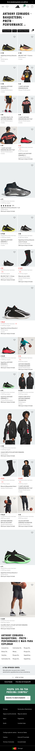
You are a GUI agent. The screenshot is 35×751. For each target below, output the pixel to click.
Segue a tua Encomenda (9, 714)
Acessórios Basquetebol (5, 648)
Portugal (20, 748)
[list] (14, 30)
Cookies (5, 737)
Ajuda (4, 723)
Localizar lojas (22, 723)
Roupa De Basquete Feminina (16, 659)
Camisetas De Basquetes (5, 659)
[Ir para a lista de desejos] (7, 6)
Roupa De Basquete (16, 655)
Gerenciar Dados (22, 732)
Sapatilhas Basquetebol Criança (28, 659)
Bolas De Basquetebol (5, 652)
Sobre (4, 718)
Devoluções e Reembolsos (25, 709)
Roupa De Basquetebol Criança (28, 648)
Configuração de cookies (10, 732)
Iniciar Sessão (8, 682)
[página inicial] (17, 7)
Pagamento (21, 718)
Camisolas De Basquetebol (17, 648)
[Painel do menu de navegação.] (3, 6)
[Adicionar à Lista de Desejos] (14, 37)
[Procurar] (28, 6)
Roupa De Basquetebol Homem (28, 652)
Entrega (5, 709)
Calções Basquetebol (5, 655)
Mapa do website (22, 714)
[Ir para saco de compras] (32, 6)
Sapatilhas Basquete (27, 655)
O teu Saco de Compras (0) (23, 682)
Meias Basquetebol (17, 652)
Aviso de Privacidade (23, 737)
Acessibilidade (22, 742)
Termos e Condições (8, 742)
